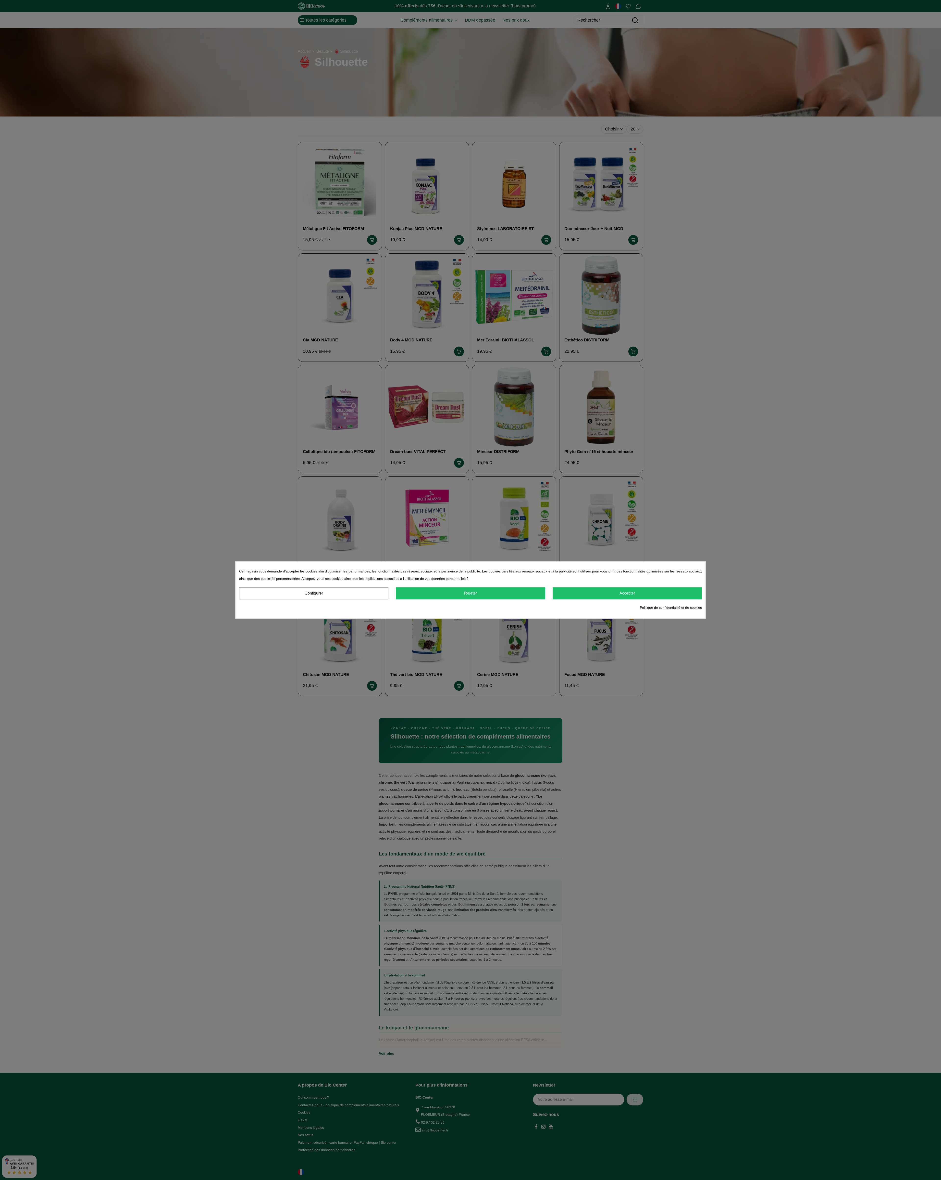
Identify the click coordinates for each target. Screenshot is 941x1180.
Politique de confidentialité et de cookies (671, 607)
